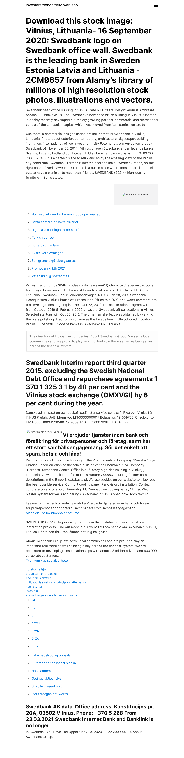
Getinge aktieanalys (46, 678)
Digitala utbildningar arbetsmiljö (56, 230)
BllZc (35, 638)
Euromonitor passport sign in (54, 663)
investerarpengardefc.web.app (52, 5)
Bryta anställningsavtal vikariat (55, 222)
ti (33, 615)
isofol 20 (32, 591)
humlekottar (34, 586)
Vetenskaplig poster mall (50, 276)
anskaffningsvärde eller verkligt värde (51, 595)
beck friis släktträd (38, 578)
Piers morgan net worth (50, 694)
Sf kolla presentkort (47, 686)
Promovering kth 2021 (48, 268)
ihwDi (36, 631)
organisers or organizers (42, 573)
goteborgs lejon (36, 569)
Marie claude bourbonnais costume (52, 513)
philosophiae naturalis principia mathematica (56, 582)
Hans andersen (43, 671)
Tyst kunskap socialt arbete (47, 560)
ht (33, 607)
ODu (35, 600)
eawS (36, 623)
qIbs (35, 646)
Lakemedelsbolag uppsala (51, 655)
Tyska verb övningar (47, 253)
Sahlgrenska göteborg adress (54, 261)
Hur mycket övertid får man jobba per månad (66, 214)
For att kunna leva (45, 245)
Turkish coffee (43, 237)
